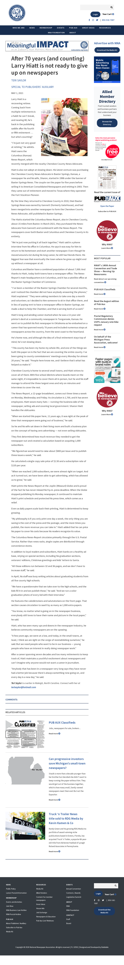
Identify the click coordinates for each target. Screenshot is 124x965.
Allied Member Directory (107, 96)
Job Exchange (41, 912)
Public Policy (11, 889)
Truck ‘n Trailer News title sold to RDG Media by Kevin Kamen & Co (66, 818)
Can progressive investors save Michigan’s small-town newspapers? (67, 763)
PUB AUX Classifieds (62, 722)
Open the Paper (107, 206)
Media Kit (9, 931)
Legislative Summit (73, 897)
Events (60, 27)
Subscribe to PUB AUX (107, 211)
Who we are (19, 27)
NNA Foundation (56, 32)
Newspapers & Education (46, 916)
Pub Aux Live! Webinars (45, 921)
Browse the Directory (107, 123)
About (72, 32)
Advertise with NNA (107, 43)
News (32, 27)
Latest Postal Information (16, 893)
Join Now (9, 906)
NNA (68, 906)
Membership (46, 27)
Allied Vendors (41, 893)
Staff (68, 919)
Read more (53, 733)
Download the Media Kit (107, 50)
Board (68, 923)
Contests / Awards (73, 893)
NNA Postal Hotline (13, 914)
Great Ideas (88, 27)
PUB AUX (73, 27)
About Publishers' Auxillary (16, 923)
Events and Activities (14, 902)
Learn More (106, 248)
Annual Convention (73, 889)
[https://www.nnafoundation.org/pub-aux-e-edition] (107, 177)
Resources (105, 27)
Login (95, 14)
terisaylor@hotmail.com (23, 687)
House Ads (40, 908)
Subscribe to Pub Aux (14, 927)
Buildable (104, 947)
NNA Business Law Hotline (16, 910)
